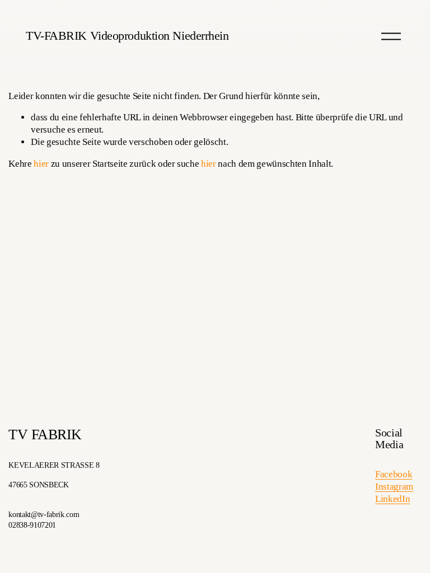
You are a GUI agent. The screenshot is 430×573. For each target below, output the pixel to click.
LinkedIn (392, 499)
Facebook (393, 474)
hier (41, 163)
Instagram (394, 486)
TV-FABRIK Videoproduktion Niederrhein (127, 36)
